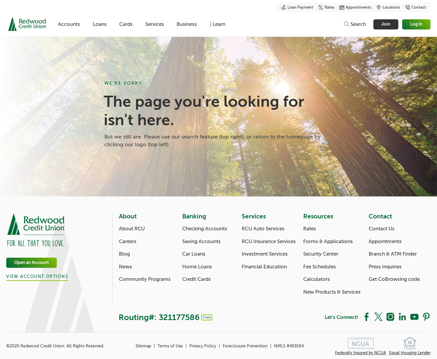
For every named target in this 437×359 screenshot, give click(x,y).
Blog (124, 254)
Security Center (320, 254)
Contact (418, 7)
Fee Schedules (319, 267)
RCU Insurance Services (269, 241)
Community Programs (145, 279)
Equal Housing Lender (410, 353)
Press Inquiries (385, 267)
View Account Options (37, 276)
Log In (417, 24)
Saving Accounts (201, 241)
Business (187, 24)
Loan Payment (300, 7)
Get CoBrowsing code (394, 279)
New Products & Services (332, 292)
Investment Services (265, 254)
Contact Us (381, 229)
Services (154, 24)
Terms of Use (171, 346)
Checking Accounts (204, 229)
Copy (207, 317)
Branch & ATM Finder (393, 254)
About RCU (132, 229)
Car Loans (193, 254)
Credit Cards (196, 279)
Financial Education (264, 267)
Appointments (358, 7)
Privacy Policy (203, 346)
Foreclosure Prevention (246, 346)
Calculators (316, 279)
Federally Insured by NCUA (360, 353)
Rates (329, 7)
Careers (127, 241)
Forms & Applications (328, 241)
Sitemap (144, 346)
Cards (126, 24)
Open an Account (31, 262)
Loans (100, 24)
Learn (219, 24)
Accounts (69, 24)
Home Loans (197, 267)
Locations (391, 7)
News (125, 267)
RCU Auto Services (263, 229)
